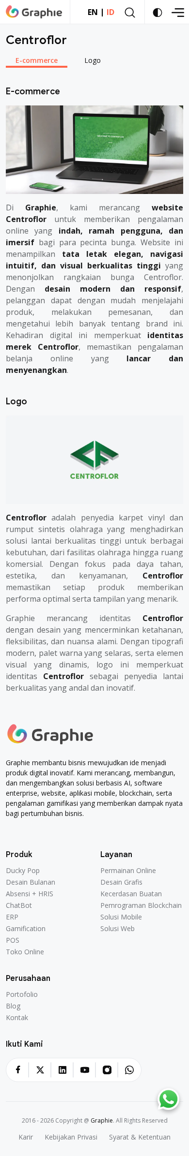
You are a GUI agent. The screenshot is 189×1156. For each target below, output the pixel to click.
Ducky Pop (23, 870)
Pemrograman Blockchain (141, 905)
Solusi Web (117, 928)
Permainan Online (128, 870)
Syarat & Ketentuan (140, 1137)
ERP (12, 917)
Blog (13, 1006)
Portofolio (22, 994)
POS (12, 940)
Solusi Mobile (121, 917)
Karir (25, 1137)
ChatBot (19, 905)
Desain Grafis (121, 882)
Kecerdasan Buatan (131, 893)
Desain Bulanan (30, 882)
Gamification (26, 928)
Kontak (17, 1017)
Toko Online (25, 952)
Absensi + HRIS (29, 893)
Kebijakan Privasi (71, 1137)
